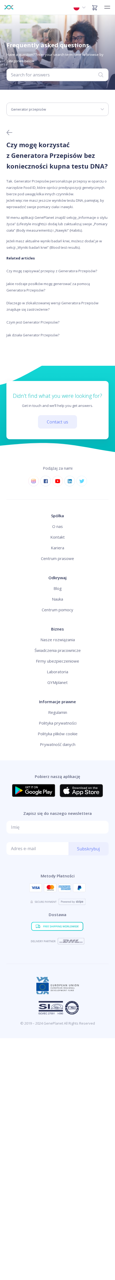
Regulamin (57, 712)
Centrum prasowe (57, 558)
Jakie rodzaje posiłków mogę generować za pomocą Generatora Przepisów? (48, 287)
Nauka (57, 599)
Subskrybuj (88, 849)
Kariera (57, 547)
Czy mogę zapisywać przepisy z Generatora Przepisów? (51, 271)
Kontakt (57, 537)
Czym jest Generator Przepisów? (32, 322)
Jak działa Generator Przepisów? (32, 335)
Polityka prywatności (57, 723)
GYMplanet (57, 682)
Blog (57, 588)
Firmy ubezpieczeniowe (57, 661)
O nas (57, 526)
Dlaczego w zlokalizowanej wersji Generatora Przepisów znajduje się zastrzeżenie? (52, 306)
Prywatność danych (57, 744)
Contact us (57, 422)
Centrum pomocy (57, 609)
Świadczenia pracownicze (57, 650)
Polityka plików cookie (58, 733)
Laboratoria (57, 671)
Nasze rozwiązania (57, 639)
